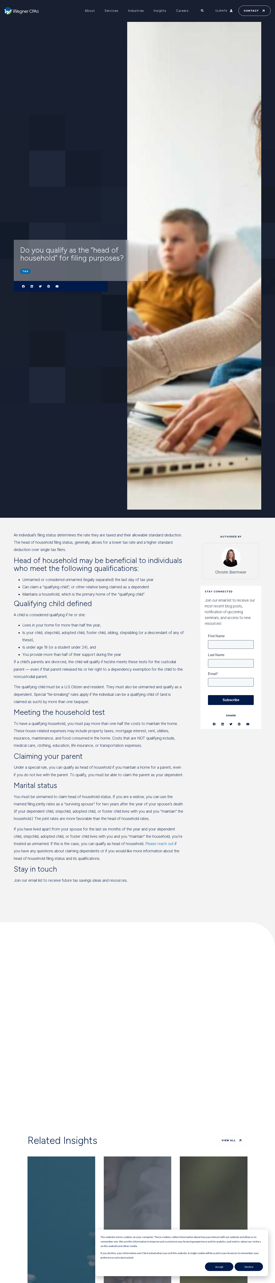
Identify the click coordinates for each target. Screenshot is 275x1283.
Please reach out (159, 843)
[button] (23, 286)
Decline (248, 1266)
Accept (219, 1266)
